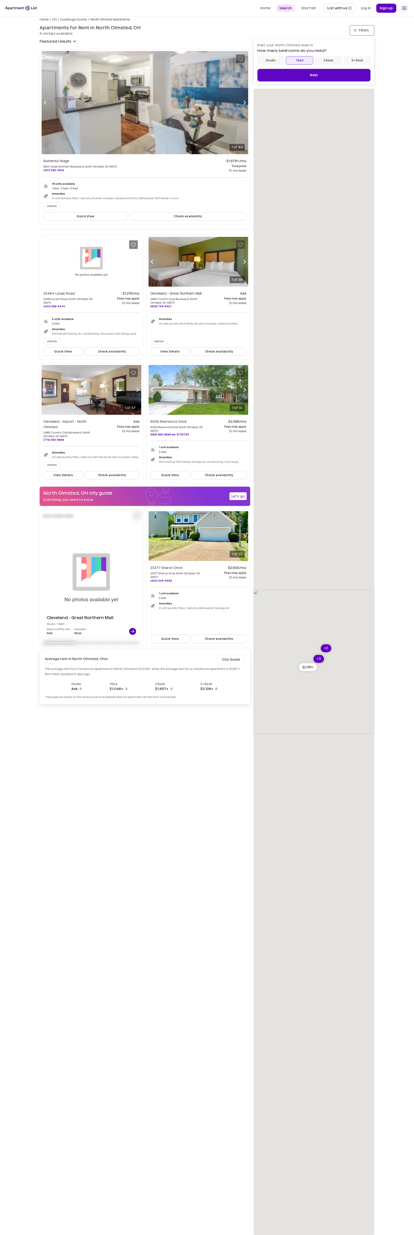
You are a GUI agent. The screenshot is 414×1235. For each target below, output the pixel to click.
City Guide (231, 659)
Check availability (188, 216)
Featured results (55, 41)
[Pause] (136, 515)
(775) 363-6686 (53, 439)
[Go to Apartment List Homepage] (21, 8)
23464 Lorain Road (59, 293)
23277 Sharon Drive (166, 568)
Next (314, 75)
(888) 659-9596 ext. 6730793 (169, 434)
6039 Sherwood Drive (168, 421)
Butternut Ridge (56, 161)
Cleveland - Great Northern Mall (176, 293)
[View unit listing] (132, 631)
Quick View (85, 216)
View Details (170, 351)
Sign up (386, 8)
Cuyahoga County (73, 19)
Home (44, 19)
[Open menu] (404, 8)
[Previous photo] (45, 103)
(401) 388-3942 (53, 170)
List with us (341, 9)
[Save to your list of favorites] (240, 58)
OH (54, 19)
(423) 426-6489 (161, 580)
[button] (308, 667)
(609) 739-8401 (160, 306)
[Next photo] (244, 103)
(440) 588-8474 (54, 306)
